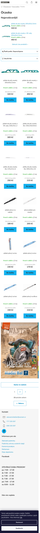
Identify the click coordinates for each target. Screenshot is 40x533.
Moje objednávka (7, 452)
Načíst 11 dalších (20, 385)
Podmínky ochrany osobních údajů (13, 444)
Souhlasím (19, 528)
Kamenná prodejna (8, 446)
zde (21, 517)
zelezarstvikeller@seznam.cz (16, 417)
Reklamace (5, 449)
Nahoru (21, 403)
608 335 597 (11, 426)
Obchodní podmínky (8, 441)
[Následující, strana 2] (20, 391)
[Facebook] (4, 431)
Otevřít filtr (8, 59)
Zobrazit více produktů (19, 44)
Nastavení (19, 522)
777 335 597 (11, 421)
